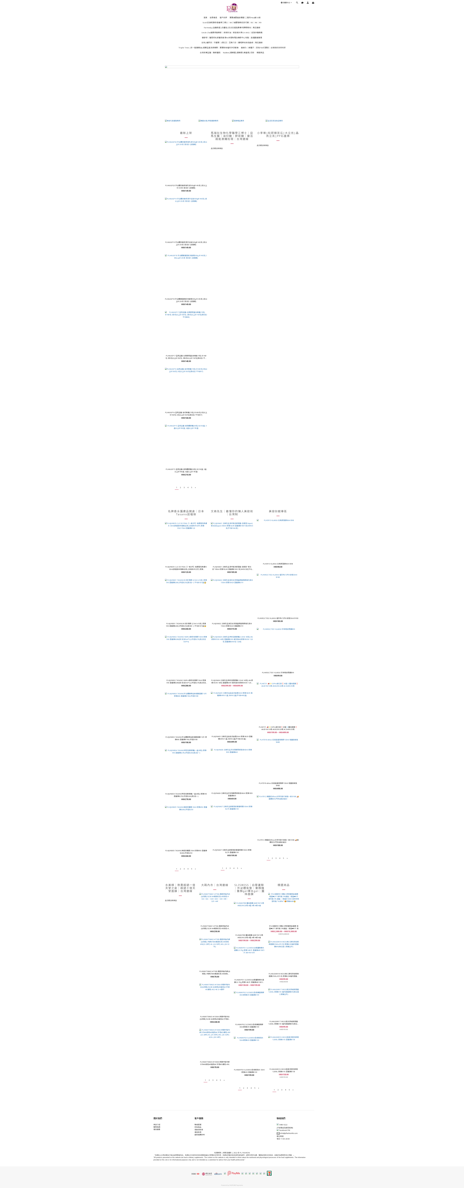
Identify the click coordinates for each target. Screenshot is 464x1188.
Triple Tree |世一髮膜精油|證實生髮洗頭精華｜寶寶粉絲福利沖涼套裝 (208, 47)
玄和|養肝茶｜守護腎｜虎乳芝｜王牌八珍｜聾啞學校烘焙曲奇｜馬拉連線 (232, 42)
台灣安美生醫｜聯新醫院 (210, 52)
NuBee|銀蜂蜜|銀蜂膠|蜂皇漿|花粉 (238, 52)
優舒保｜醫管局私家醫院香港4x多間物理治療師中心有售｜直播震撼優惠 (232, 37)
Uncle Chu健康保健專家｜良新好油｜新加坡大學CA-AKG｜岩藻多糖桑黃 (232, 32)
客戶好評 (223, 17)
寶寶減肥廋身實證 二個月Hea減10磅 (245, 17)
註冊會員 (213, 17)
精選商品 (260, 52)
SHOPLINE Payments (236, 1185)
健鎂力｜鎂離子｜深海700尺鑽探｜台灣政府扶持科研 (263, 47)
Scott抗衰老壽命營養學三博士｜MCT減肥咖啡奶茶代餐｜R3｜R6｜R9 (232, 22)
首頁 (205, 17)
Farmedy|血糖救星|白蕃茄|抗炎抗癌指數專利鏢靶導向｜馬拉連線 (232, 27)
